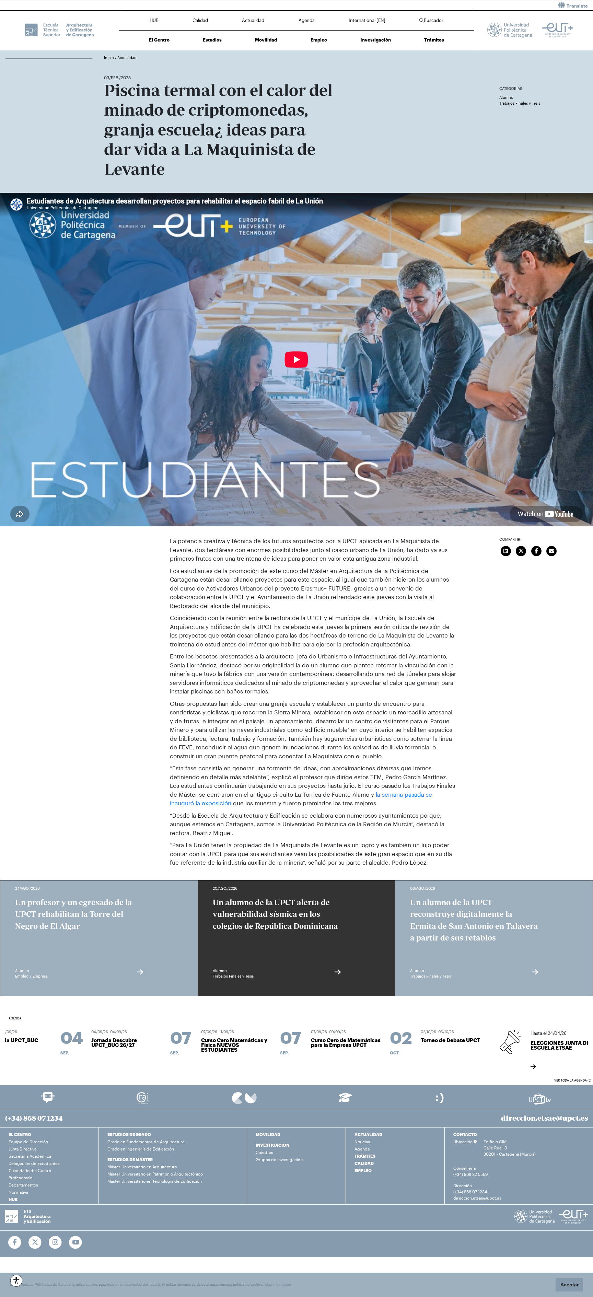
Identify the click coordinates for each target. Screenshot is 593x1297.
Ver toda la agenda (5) (572, 1080)
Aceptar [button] (569, 1284)
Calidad (200, 20)
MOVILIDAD (268, 1134)
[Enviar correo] (551, 550)
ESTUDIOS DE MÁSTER (130, 1159)
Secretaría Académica (30, 1156)
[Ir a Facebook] (15, 1242)
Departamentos (23, 1184)
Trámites (434, 40)
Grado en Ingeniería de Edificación (140, 1148)
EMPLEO (363, 1170)
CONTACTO (465, 1134)
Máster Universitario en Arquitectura (142, 1166)
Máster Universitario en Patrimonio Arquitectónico (155, 1173)
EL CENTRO (20, 1134)
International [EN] (367, 20)
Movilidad (266, 40)
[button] (447, 5)
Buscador (433, 20)
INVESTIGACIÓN (272, 1145)
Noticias (362, 1141)
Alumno (506, 97)
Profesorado (20, 1177)
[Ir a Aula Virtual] (345, 1100)
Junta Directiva (22, 1148)
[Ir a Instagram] (55, 1242)
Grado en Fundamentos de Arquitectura (145, 1141)
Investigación (375, 40)
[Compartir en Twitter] (520, 550)
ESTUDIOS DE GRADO (129, 1134)
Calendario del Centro (30, 1170)
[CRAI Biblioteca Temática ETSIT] (143, 1098)
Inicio (109, 57)
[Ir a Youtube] (75, 1242)
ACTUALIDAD (368, 1134)
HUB (154, 20)
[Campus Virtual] (244, 1098)
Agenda (307, 20)
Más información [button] (278, 1284)
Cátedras (264, 1152)
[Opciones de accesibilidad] (16, 1281)
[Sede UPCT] (440, 1098)
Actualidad (253, 20)
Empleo (319, 40)
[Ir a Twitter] (35, 1242)
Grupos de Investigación (279, 1159)
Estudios (212, 40)
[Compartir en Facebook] (536, 550)
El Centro (159, 40)
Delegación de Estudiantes (34, 1163)
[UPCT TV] (540, 1098)
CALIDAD (364, 1163)
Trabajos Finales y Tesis (519, 103)
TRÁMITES (364, 1156)
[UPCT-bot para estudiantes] (48, 1100)
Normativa (18, 1192)
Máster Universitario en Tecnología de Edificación (154, 1181)
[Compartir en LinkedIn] (505, 550)
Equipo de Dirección (28, 1141)
